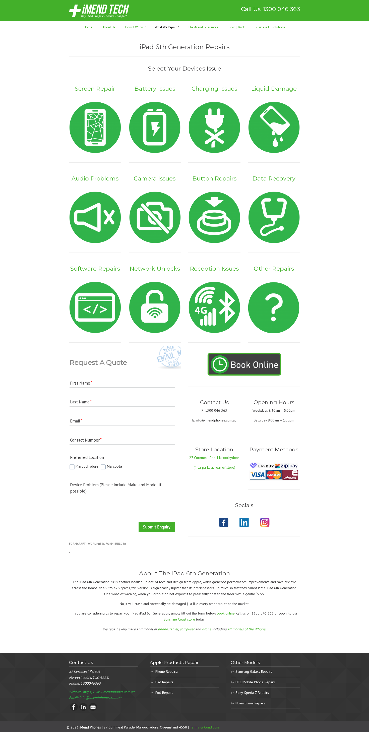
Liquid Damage (274, 88)
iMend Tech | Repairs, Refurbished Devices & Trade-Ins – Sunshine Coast (99, 11)
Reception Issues (214, 268)
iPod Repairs (164, 692)
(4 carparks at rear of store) (214, 467)
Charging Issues (214, 88)
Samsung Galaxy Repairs (253, 671)
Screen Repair (95, 88)
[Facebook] (74, 709)
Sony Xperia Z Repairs (252, 692)
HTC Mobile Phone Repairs (255, 682)
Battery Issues (154, 88)
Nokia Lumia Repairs (250, 703)
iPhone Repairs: (166, 671)
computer (187, 629)
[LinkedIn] (83, 709)
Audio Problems (95, 178)
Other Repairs (274, 268)
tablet (173, 629)
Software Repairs (95, 268)
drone (206, 629)
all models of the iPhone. (247, 629)
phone (163, 629)
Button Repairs (214, 178)
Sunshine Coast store (179, 619)
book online (226, 613)
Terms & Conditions (205, 727)
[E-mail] (93, 709)
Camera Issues (154, 178)
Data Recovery (273, 178)
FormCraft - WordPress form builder (97, 543)
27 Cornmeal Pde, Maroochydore (214, 457)
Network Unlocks (155, 268)
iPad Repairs (164, 682)
